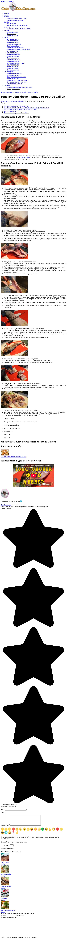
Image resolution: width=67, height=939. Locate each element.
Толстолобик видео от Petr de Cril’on (16, 113)
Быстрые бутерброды (8, 910)
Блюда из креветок (13, 75)
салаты (6, 15)
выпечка (7, 27)
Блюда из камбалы (13, 54)
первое (6, 17)
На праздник (11, 23)
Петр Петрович (6, 505)
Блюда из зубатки (13, 65)
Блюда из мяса (12, 32)
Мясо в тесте (11, 34)
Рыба (6, 37)
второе (6, 22)
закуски (6, 13)
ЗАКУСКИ (4, 898)
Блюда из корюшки (13, 59)
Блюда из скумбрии (14, 44)
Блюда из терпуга (13, 58)
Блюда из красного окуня (16, 63)
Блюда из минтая (13, 61)
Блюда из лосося (13, 39)
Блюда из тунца (12, 41)
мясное (6, 30)
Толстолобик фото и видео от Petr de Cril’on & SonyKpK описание (26, 108)
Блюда (3, 864)
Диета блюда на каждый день (17, 25)
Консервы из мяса (13, 89)
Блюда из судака (13, 56)
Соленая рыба (6, 874)
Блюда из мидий (13, 78)
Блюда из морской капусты (16, 77)
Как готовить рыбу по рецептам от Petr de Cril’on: (20, 109)
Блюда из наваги (13, 53)
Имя (2, 809)
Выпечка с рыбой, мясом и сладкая (19, 29)
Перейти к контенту (7, 1)
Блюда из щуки (12, 51)
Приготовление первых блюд (17, 18)
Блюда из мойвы (13, 46)
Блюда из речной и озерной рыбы (18, 49)
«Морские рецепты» (23, 157)
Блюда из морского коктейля (17, 82)
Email (3, 813)
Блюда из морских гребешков (17, 80)
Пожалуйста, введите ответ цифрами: (14, 842)
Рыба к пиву (5, 862)
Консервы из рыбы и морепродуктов (19, 87)
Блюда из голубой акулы (15, 47)
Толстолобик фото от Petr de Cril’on (16, 106)
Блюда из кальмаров (14, 73)
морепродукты (9, 72)
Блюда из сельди (13, 42)
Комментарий (5, 825)
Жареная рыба (6, 886)
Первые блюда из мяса (15, 20)
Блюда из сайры (12, 68)
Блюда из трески (13, 70)
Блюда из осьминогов (14, 84)
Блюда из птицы (12, 35)
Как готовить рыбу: (10, 111)
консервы (7, 85)
